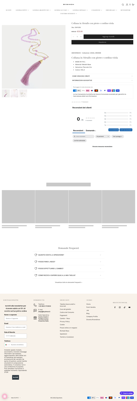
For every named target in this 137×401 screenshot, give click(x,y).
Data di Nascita (9, 332)
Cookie (62, 324)
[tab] (91, 130)
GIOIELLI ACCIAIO (60, 10)
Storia (88, 304)
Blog (87, 313)
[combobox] (7, 345)
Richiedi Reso (64, 331)
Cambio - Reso (65, 318)
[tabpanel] (102, 151)
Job (87, 310)
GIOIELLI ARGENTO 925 (41, 10)
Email (6, 323)
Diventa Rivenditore (93, 319)
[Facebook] (115, 307)
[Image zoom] (34, 57)
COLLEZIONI (95, 10)
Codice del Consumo (67, 312)
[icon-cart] (133, 5)
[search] (123, 4)
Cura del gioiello (65, 309)
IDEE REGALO (110, 10)
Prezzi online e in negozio (68, 328)
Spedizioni (63, 334)
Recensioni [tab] (78, 130)
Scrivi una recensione (126, 130)
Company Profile (92, 316)
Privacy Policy (65, 321)
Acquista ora (102, 42)
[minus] (73, 37)
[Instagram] (120, 307)
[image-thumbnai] (6, 93)
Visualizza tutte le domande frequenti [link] (68, 282)
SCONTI (8, 10)
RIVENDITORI (125, 10)
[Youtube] (129, 307)
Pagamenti (63, 315)
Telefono (7, 341)
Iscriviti (15, 377)
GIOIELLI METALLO (79, 10)
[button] (108, 36)
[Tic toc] (125, 307)
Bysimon (59, 398)
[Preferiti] (130, 5)
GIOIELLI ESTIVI (21, 10)
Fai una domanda (113, 130)
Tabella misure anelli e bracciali (67, 305)
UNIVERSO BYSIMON (67, 13)
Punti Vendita (91, 307)
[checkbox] (80, 140)
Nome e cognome (10, 315)
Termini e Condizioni (67, 337)
